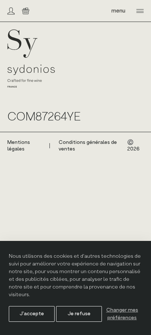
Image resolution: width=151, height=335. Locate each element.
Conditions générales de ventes (88, 146)
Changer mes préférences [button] (122, 314)
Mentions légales (18, 146)
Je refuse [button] (79, 313)
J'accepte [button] (32, 313)
